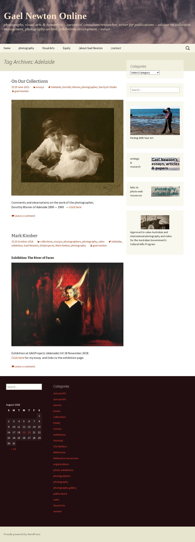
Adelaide (56, 87)
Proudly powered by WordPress (22, 534)
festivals (58, 440)
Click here (17, 358)
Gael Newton (31, 245)
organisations (61, 464)
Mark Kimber (24, 235)
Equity (66, 48)
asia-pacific (59, 399)
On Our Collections (29, 81)
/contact (116, 48)
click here (75, 207)
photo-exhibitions (63, 470)
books (57, 411)
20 (29, 432)
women (57, 511)
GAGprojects (47, 245)
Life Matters (60, 446)
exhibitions (59, 434)
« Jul (13, 449)
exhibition (16, 245)
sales (101, 241)
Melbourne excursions (65, 458)
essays (40, 87)
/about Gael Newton (91, 48)
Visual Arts (48, 48)
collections (46, 241)
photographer (89, 87)
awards (57, 405)
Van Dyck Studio (108, 87)
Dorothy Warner (71, 87)
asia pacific (59, 393)
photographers (72, 241)
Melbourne (59, 452)
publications (60, 493)
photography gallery (65, 487)
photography (26, 48)
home (7, 48)
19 (24, 432)
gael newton (21, 91)
